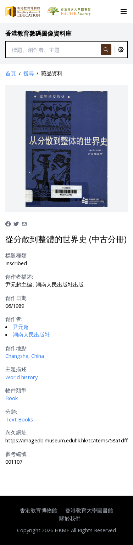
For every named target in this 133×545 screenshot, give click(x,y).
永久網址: (16, 432)
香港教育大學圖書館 (89, 510)
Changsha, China (24, 355)
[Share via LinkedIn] (24, 223)
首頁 (10, 73)
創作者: (13, 318)
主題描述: (16, 368)
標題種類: (16, 255)
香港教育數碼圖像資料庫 (38, 33)
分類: (11, 411)
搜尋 (28, 73)
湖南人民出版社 (31, 334)
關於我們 (70, 518)
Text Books (19, 419)
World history (21, 377)
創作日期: (16, 297)
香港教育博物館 (38, 510)
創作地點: (16, 347)
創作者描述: (19, 276)
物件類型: (16, 390)
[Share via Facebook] (8, 223)
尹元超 (21, 326)
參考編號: (16, 453)
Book (11, 398)
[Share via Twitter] (16, 223)
